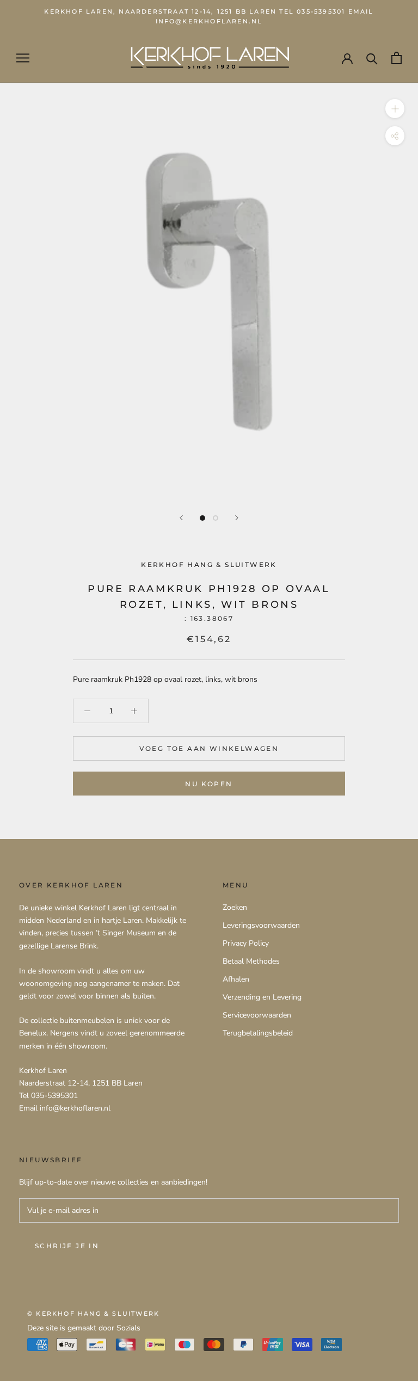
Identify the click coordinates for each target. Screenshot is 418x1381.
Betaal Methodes (251, 961)
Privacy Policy (246, 943)
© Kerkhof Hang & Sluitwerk (93, 1313)
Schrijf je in (67, 1246)
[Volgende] (236, 517)
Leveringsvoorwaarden (261, 925)
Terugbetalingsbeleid (258, 1033)
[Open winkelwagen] (396, 58)
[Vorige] (181, 517)
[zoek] (372, 58)
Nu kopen (208, 784)
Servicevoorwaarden (257, 1015)
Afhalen (236, 979)
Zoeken (235, 907)
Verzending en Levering (262, 997)
